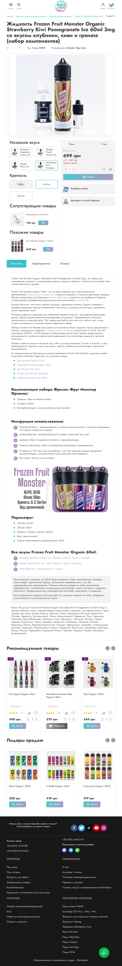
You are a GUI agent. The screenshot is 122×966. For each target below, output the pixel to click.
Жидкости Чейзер (71, 921)
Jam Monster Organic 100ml (39, 241)
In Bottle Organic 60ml (57, 786)
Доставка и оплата (72, 872)
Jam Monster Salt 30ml (28, 369)
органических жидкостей (40, 294)
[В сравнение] (29, 713)
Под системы (13, 872)
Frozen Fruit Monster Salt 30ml (32, 373)
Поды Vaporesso (70, 937)
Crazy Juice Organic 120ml (97, 786)
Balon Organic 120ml (20, 786)
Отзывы (65, 263)
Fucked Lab (82, 300)
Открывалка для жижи (37, 214)
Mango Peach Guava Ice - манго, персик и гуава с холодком (50, 563)
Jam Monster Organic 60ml (30, 360)
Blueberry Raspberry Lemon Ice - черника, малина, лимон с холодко (54, 557)
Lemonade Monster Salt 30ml (32, 378)
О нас (65, 867)
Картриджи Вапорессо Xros (76, 926)
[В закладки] (36, 713)
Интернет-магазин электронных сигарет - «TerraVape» (61, 960)
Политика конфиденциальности (79, 877)
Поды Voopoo (69, 942)
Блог (9, 911)
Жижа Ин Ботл (70, 931)
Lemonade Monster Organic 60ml (34, 365)
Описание (16, 263)
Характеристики (41, 263)
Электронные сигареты (18, 882)
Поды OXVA (68, 952)
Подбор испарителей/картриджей (25, 906)
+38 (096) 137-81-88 (17, 845)
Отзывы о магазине (17, 921)
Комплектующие (15, 887)
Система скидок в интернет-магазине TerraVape (86, 887)
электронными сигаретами (60, 330)
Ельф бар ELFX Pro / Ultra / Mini (79, 911)
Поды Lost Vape (70, 947)
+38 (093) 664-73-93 (72, 839)
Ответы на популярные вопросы (23, 916)
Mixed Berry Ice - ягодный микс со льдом (40, 568)
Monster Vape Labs (76, 48)
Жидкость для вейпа (17, 877)
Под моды (12, 867)
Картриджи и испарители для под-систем (28, 892)
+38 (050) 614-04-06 (17, 851)
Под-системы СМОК (72, 906)
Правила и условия (72, 882)
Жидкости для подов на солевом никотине (85, 916)
